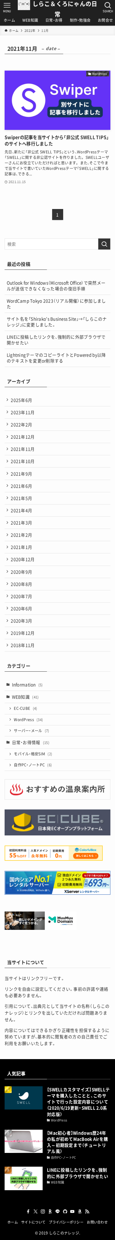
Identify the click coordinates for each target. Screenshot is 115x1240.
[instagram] (43, 1211)
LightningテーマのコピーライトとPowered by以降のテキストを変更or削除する (56, 358)
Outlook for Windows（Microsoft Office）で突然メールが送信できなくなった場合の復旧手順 (56, 286)
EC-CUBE (25, 708)
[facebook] (28, 1211)
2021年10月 (23, 461)
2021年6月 (21, 486)
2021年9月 (21, 474)
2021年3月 (21, 522)
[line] (57, 1211)
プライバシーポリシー (66, 1222)
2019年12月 (23, 633)
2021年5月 (21, 498)
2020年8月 (21, 584)
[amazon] (79, 1211)
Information (27, 684)
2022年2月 (21, 424)
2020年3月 (21, 621)
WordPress (28, 719)
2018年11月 (23, 645)
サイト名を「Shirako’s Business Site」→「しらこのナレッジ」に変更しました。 (57, 322)
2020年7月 (21, 596)
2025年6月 (21, 400)
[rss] (87, 1211)
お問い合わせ (97, 1222)
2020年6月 (21, 608)
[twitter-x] (35, 1211)
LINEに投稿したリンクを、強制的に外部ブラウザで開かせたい (56, 340)
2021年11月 (23, 449)
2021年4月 (21, 510)
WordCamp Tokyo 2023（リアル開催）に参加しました (56, 304)
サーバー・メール (31, 730)
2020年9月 (21, 572)
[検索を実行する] (104, 244)
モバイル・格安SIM (33, 754)
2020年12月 (23, 559)
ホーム (12, 1222)
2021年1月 (21, 547)
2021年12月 (23, 437)
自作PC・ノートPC (33, 765)
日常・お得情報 (30, 742)
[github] (65, 1211)
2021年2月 (21, 535)
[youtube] (72, 1211)
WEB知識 (25, 697)
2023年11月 (23, 412)
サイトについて (33, 1222)
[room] (50, 1211)
